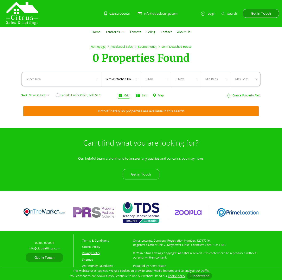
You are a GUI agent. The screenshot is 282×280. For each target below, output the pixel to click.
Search (231, 13)
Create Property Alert (246, 95)
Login (211, 13)
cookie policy (176, 276)
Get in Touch (261, 13)
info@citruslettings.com (160, 13)
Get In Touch (44, 257)
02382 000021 (120, 13)
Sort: (24, 95)
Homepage (98, 47)
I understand (199, 276)
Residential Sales (121, 47)
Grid (126, 95)
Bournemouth (147, 47)
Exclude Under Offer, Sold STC (80, 95)
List (144, 95)
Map (160, 95)
